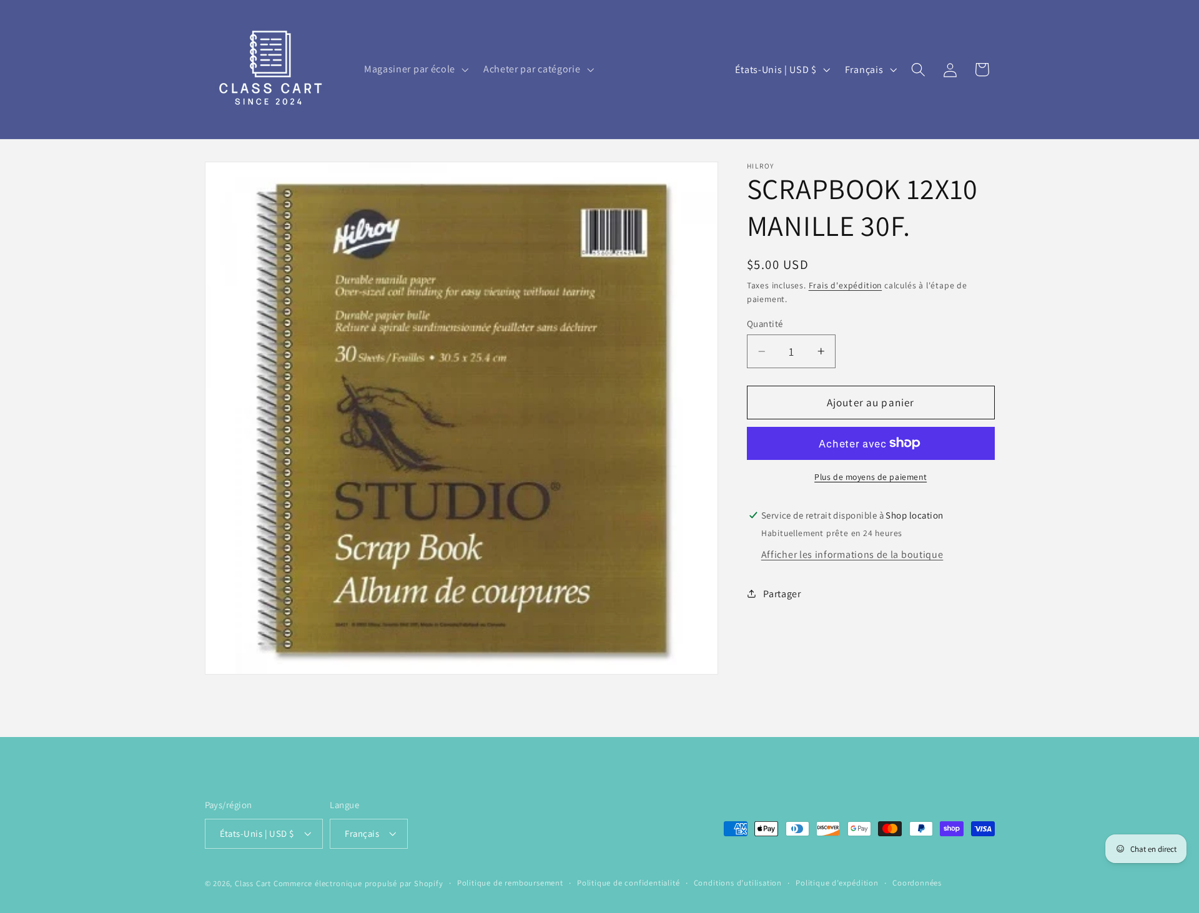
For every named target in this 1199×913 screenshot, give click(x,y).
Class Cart (253, 883)
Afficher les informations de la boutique (852, 555)
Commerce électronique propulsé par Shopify (358, 883)
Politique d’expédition (837, 882)
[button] (415, 69)
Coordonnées (917, 882)
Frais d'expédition (845, 285)
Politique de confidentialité (628, 882)
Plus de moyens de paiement (870, 476)
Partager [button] (782, 593)
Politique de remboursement (510, 882)
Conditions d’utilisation (738, 882)
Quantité (765, 324)
